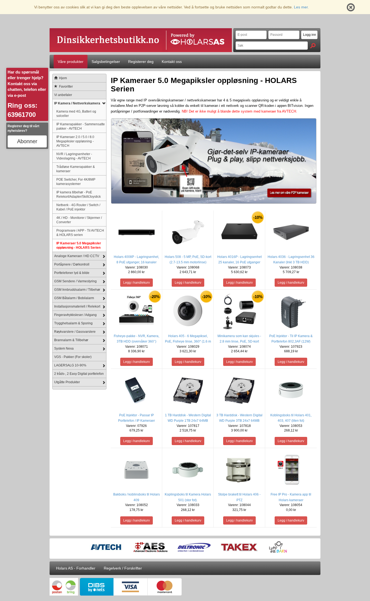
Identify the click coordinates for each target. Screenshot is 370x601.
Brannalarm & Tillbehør (71, 340)
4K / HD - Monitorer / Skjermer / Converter (79, 220)
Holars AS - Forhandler (75, 568)
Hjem (63, 78)
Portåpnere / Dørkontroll (71, 264)
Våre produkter (70, 61)
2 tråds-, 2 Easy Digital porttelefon (79, 374)
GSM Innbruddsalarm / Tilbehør (77, 290)
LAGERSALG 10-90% (70, 365)
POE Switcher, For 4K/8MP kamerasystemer (75, 182)
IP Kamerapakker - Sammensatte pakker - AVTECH (80, 126)
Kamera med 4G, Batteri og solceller (76, 113)
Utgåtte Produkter (67, 382)
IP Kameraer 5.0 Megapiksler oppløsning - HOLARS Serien (78, 245)
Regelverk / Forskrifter (123, 568)
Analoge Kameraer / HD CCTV (76, 256)
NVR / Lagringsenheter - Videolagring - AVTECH (74, 156)
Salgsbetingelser (106, 61)
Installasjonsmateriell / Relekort (77, 306)
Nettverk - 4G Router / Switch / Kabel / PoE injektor (78, 207)
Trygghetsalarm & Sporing (73, 323)
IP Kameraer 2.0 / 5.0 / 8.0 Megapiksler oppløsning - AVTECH (75, 141)
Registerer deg (141, 61)
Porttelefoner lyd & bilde (71, 273)
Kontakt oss (172, 61)
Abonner (27, 141)
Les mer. (301, 7)
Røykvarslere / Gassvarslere (75, 332)
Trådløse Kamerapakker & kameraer (75, 169)
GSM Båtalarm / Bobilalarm (74, 298)
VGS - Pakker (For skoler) (73, 357)
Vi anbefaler (63, 95)
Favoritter (66, 86)
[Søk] (313, 46)
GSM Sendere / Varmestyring (75, 281)
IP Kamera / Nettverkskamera (77, 103)
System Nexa (64, 348)
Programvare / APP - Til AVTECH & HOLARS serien (80, 232)
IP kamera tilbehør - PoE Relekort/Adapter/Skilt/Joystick (78, 194)
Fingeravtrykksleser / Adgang (75, 315)
